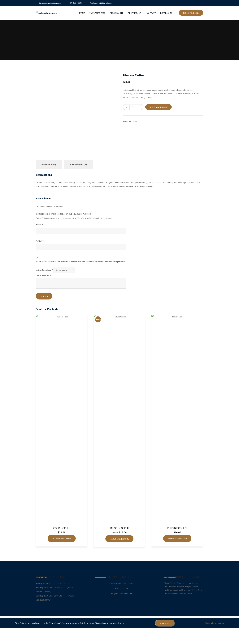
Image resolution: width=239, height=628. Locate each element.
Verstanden (165, 624)
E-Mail (40, 241)
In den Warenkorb (158, 107)
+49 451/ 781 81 (121, 589)
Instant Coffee (177, 528)
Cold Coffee (61, 528)
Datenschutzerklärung (214, 623)
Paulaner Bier (97, 13)
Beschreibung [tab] (48, 164)
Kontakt (151, 13)
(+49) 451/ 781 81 (75, 3)
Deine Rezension (44, 275)
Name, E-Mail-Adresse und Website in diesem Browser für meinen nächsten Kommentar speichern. (80, 261)
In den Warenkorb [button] (61, 539)
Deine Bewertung (44, 270)
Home (82, 13)
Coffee (134, 121)
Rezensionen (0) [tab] (78, 164)
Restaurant (134, 13)
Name (39, 225)
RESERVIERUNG (191, 13)
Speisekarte (116, 13)
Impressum (166, 13)
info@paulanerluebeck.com (50, 3)
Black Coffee (119, 528)
